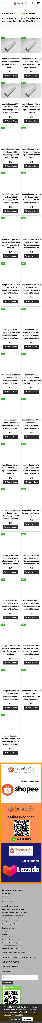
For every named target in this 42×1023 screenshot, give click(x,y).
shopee (4, 931)
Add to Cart (11, 75)
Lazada (19, 13)
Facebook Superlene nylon (11, 946)
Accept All (27, 1019)
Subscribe (7, 982)
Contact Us (6, 893)
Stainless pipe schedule (10, 924)
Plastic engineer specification (12, 918)
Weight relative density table (12, 915)
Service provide (7, 899)
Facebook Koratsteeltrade (11, 940)
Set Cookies (15, 1019)
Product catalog (7, 902)
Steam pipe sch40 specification (13, 909)
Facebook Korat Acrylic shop (12, 943)
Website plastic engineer (11, 948)
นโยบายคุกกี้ (19, 1015)
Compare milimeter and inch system (15, 912)
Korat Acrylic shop (8, 937)
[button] (32, 3)
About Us (5, 896)
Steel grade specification (11, 921)
